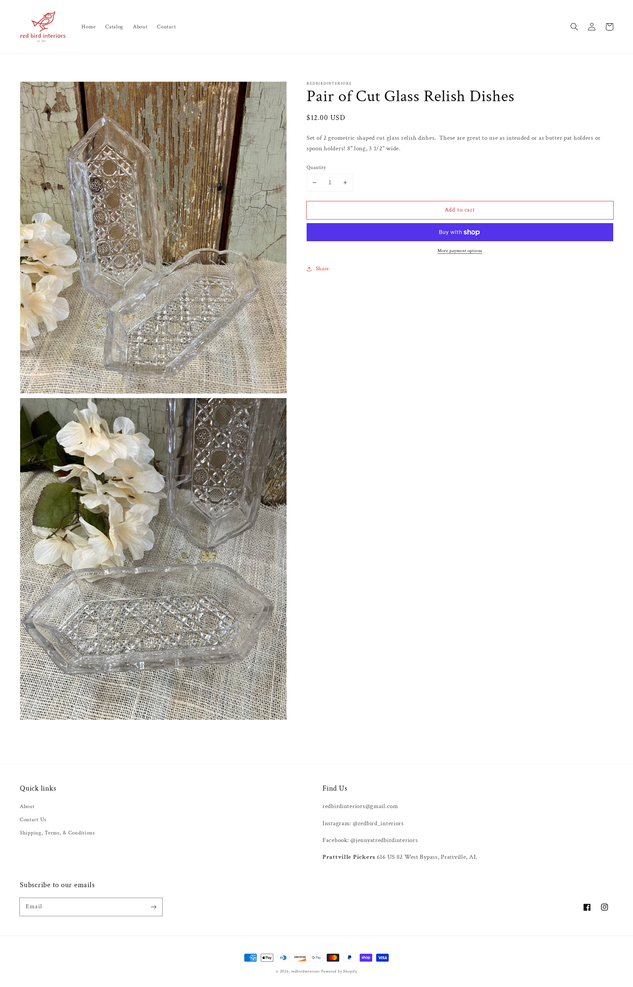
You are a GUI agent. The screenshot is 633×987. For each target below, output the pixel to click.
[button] (574, 27)
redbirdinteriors (305, 971)
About (27, 806)
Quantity (316, 167)
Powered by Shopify (339, 971)
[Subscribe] (153, 906)
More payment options (459, 250)
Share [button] (322, 268)
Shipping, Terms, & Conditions (57, 832)
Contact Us (33, 819)
